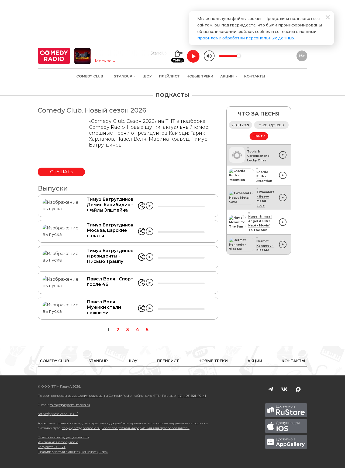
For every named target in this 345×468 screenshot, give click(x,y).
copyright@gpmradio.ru (81, 428)
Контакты (255, 76)
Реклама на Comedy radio (58, 442)
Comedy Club (90, 76)
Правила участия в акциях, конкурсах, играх (73, 452)
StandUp (123, 76)
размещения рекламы (85, 396)
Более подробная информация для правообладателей (145, 428)
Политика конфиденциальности (63, 437)
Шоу (147, 76)
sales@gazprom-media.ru (70, 405)
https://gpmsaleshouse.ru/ (58, 414)
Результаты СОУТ (51, 447)
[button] (141, 205)
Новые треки (200, 76)
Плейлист (169, 76)
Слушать (61, 171)
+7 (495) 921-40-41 (192, 396)
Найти (259, 136)
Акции (227, 76)
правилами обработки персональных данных (246, 37)
